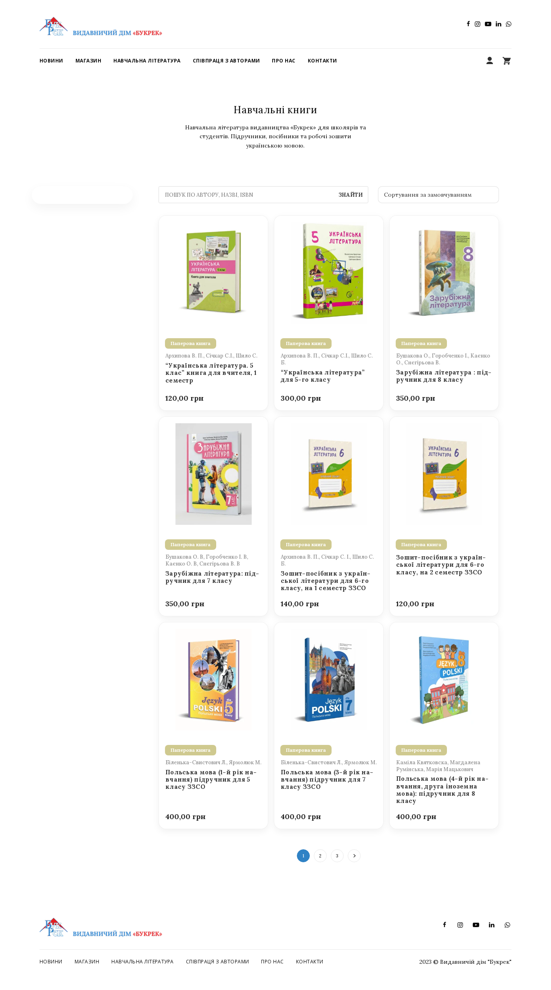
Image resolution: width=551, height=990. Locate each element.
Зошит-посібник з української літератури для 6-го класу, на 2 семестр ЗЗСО (441, 565)
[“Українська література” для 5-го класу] (328, 272)
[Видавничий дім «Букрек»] (101, 24)
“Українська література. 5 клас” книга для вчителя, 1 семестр (211, 373)
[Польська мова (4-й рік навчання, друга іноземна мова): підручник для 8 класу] (444, 678)
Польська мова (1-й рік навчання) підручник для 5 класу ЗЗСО (211, 780)
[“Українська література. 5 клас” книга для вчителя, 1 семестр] (213, 272)
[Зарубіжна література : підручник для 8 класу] (444, 272)
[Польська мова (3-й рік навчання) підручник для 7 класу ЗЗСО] (328, 678)
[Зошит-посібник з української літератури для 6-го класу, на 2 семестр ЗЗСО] (444, 473)
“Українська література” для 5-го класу (323, 376)
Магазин (87, 961)
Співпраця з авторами (217, 961)
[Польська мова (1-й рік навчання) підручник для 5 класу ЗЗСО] (213, 678)
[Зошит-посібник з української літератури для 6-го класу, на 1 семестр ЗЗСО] (328, 473)
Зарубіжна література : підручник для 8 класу (443, 376)
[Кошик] (506, 61)
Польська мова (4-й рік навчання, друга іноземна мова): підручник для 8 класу (442, 790)
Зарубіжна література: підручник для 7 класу (212, 577)
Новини (51, 961)
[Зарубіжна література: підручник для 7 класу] (213, 473)
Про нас (272, 961)
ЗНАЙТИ (350, 194)
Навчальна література (142, 961)
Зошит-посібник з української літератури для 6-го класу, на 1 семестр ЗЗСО (325, 581)
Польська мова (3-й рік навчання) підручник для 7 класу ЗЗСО (327, 780)
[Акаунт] (490, 61)
